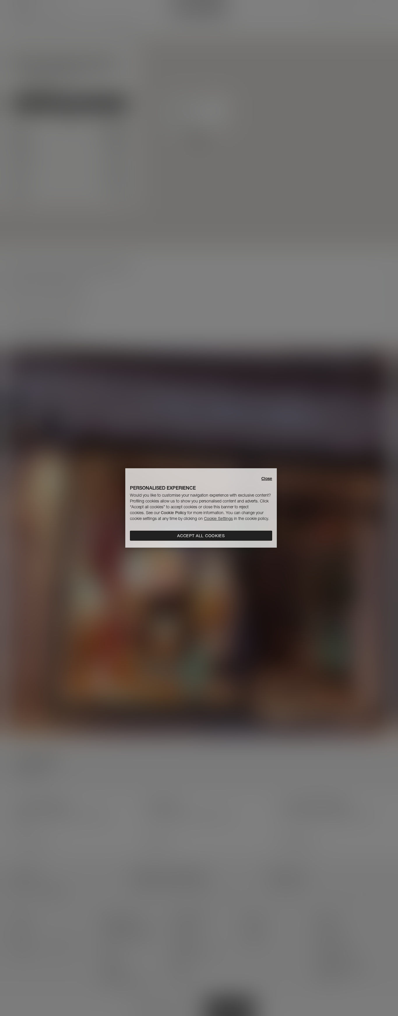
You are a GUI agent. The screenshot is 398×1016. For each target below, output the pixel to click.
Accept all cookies (201, 535)
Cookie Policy (173, 512)
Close (266, 478)
